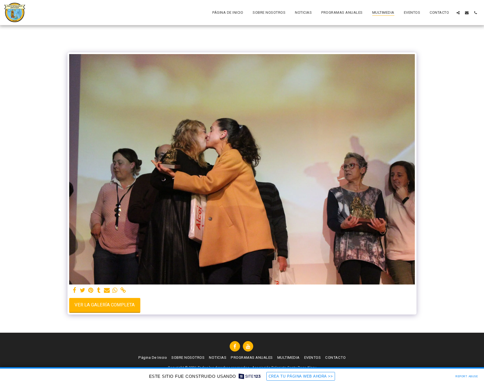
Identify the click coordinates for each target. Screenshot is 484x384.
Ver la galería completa (105, 304)
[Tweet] (82, 290)
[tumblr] (99, 290)
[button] (458, 13)
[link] (123, 290)
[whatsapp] (115, 290)
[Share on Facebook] (75, 290)
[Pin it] (91, 290)
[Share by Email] (107, 290)
